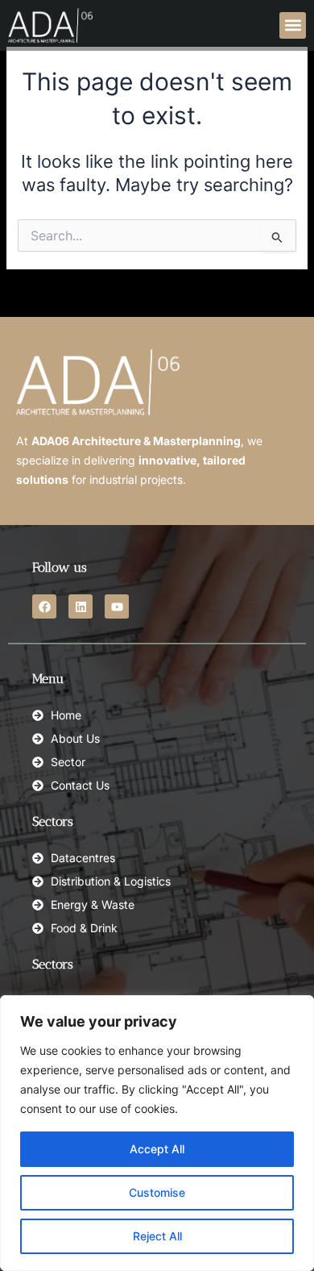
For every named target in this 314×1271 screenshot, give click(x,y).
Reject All (157, 1236)
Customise (157, 1192)
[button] (292, 25)
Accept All (157, 1149)
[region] (157, 1133)
